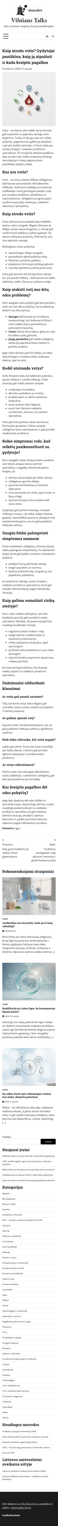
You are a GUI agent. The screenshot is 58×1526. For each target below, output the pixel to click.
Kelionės (6, 1252)
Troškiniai (6, 1401)
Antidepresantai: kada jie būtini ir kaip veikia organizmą (27, 1174)
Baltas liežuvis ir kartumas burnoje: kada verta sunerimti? (28, 1169)
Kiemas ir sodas (9, 1257)
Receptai (6, 1348)
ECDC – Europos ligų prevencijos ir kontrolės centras (26, 1447)
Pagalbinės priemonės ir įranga (16, 1321)
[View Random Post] (47, 36)
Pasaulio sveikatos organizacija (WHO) (19, 1442)
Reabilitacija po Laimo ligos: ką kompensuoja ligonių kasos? (28, 1010)
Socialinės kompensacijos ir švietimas (19, 1358)
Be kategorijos (8, 1198)
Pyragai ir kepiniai (10, 1343)
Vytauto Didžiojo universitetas (16, 1476)
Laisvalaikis (7, 1289)
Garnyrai (6, 1225)
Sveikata (6, 1375)
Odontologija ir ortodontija (14, 1311)
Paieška (6, 1137)
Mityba (5, 1300)
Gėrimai (5, 1230)
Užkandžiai (7, 1407)
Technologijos (8, 1380)
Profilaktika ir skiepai (11, 1337)
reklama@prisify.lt (20, 1507)
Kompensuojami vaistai (13, 1268)
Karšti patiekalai (9, 1246)
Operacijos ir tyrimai (11, 1316)
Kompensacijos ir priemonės (15, 1262)
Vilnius (5, 1417)
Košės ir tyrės (8, 1278)
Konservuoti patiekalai (12, 1273)
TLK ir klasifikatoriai (11, 1385)
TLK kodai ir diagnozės (12, 1396)
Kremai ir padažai (10, 1284)
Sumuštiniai (7, 1369)
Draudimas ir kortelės (12, 1214)
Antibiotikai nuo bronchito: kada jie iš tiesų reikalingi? (27, 924)
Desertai (6, 1209)
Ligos (17, 828)
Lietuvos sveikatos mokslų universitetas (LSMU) (24, 1471)
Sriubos (5, 1364)
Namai (5, 1305)
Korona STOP (8, 1452)
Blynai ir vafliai (8, 1204)
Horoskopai (7, 1241)
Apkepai (6, 1193)
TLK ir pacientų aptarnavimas (15, 1390)
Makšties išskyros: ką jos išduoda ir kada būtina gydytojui (28, 1156)
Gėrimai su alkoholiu (11, 1236)
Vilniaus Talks (29, 20)
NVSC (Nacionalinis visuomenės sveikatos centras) (25, 1436)
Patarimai (6, 1326)
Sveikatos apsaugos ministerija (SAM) (19, 1431)
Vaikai (5, 1412)
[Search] (53, 36)
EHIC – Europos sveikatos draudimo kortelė (22, 1220)
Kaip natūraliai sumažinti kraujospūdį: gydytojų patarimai (28, 1180)
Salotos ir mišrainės (11, 1353)
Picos (4, 1332)
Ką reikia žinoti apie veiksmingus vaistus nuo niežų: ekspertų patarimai (26, 1095)
